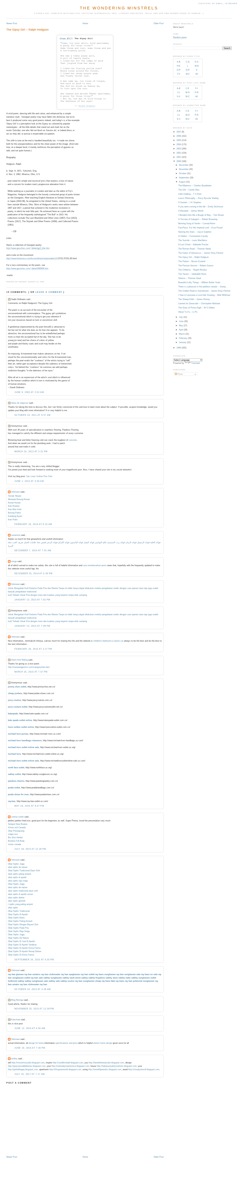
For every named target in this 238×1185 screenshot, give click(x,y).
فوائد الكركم (63, 542)
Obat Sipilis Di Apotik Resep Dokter (24, 951)
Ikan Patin (12, 519)
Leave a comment (48, 292)
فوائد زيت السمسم (116, 542)
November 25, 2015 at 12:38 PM (34, 1008)
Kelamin (33, 588)
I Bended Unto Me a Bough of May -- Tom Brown (201, 215)
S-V (178, 96)
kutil (10, 595)
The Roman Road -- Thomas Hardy (194, 248)
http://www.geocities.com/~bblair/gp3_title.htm (28, 248)
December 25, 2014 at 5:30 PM (33, 573)
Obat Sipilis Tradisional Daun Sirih (24, 870)
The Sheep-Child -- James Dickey (194, 299)
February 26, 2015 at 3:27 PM (33, 649)
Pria (45, 588)
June (181, 321)
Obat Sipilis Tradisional (19, 911)
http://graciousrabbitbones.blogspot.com (26, 1066)
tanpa (71, 595)
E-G (196, 62)
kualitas (51, 595)
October (182, 173)
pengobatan (107, 588)
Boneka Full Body (16, 841)
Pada (40, 588)
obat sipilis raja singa (18, 881)
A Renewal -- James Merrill (190, 211)
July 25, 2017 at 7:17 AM (29, 1074)
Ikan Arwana (13, 506)
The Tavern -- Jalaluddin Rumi (192, 274)
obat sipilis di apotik (17, 877)
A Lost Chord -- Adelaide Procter (193, 244)
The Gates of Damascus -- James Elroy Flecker (200, 253)
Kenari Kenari (14, 502)
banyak (11, 591)
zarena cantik (17, 817)
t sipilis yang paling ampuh (20, 904)
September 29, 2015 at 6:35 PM (34, 959)
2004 (178, 144)
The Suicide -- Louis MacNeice (192, 240)
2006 (178, 136)
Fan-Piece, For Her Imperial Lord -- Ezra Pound (200, 227)
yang (57, 595)
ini (66, 588)
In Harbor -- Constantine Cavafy (193, 236)
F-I (196, 88)
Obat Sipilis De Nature (18, 938)
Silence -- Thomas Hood (189, 278)
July (181, 317)
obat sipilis (13, 907)
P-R (196, 92)
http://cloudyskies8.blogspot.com (143, 1069)
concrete (73, 440)
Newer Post (11, 23)
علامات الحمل (30, 542)
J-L (178, 92)
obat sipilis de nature (17, 867)
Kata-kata (15, 1019)
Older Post (159, 23)
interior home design (102, 1043)
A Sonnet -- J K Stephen (189, 202)
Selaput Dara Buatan (17, 824)
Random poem (180, 37)
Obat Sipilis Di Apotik (18, 914)
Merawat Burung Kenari (19, 499)
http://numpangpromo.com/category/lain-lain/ (29, 667)
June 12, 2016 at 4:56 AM (29, 1028)
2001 (178, 157)
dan (49, 588)
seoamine (15, 535)
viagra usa (13, 834)
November (183, 169)
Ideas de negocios (19, 403)
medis (116, 588)
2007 (178, 132)
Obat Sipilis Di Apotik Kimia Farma (24, 948)
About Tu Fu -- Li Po (187, 312)
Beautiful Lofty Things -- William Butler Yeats (199, 282)
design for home (36, 1043)
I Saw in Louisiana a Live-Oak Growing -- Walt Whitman (204, 295)
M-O (188, 92)
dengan (123, 588)
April (181, 329)
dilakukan (89, 588)
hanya (76, 588)
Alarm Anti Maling (19, 660)
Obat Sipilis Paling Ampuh (20, 921)
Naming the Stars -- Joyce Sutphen (194, 232)
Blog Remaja (17, 1000)
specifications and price (66, 1043)
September (184, 177)
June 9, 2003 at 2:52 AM (29, 392)
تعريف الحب (17, 542)
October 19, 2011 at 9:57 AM (32, 415)
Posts (180, 374)
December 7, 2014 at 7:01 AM (32, 550)
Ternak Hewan (14, 496)
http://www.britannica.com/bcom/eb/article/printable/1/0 (32, 258)
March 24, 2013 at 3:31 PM (31, 451)
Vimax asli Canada (17, 827)
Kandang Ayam (15, 516)
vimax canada (14, 844)
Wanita (54, 588)
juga (150, 588)
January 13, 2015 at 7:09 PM (32, 626)
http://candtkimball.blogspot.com (68, 1062)
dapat (81, 588)
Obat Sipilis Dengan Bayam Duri (23, 924)
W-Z (188, 74)
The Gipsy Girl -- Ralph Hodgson (27, 29)
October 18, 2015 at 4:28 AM (32, 989)
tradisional (31, 591)
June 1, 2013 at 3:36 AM (29, 481)
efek (76, 595)
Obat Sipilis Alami (16, 917)
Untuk (10, 588)
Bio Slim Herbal (15, 837)
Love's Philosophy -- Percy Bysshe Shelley (198, 198)
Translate (195, 363)
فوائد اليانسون (76, 542)
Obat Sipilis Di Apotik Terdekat (22, 944)
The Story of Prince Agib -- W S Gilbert (196, 307)
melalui (98, 588)
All (196, 74)
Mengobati (19, 588)
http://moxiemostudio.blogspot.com (28, 1062)
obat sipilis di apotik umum (20, 894)
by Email (217, 3)
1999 (178, 347)
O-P (179, 70)
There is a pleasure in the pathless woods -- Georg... (202, 286)
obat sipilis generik (16, 901)
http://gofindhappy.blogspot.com (23, 1069)
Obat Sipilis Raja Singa (19, 931)
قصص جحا (41, 542)
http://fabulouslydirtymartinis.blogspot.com (117, 1066)
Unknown (15, 492)
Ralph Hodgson (87, 106)
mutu (40, 595)
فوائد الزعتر (52, 542)
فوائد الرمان (130, 542)
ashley (14, 1058)
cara (129, 588)
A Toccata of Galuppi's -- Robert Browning (197, 219)
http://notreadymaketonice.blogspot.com (70, 1066)
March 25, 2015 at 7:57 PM (31, 672)
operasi (135, 588)
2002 (178, 153)
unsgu (14, 561)
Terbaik (15, 595)
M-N (197, 66)
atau (141, 588)
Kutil (26, 588)
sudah (155, 588)
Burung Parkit (14, 513)
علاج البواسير (101, 542)
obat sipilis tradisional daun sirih (23, 891)
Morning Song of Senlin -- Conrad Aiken (196, 223)
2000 (178, 161)
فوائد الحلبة (155, 542)
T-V (178, 74)
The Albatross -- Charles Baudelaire (194, 185)
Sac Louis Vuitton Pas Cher (39, 476)
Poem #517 (66, 38)
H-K (178, 66)
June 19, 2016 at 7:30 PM (29, 1048)
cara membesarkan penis (95, 565)
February (183, 338)
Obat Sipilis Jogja (16, 864)
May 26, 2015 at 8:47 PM (29, 806)
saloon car (118, 641)
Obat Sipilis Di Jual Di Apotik (21, 941)
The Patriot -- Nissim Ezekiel (191, 261)
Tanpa (61, 588)
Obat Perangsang (16, 831)
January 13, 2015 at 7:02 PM (32, 599)
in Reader (231, 3)
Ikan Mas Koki (15, 509)
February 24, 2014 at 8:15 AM (33, 524)
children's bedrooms (102, 641)
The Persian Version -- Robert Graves (195, 265)
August (182, 182)
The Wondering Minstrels (119, 8)
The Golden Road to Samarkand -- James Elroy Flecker (204, 291)
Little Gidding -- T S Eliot (189, 194)
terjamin (64, 595)
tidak (70, 588)
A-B (178, 62)
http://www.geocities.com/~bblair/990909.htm (27, 268)
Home (85, 23)
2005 (178, 140)
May (181, 325)
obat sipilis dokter (16, 897)
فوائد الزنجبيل (143, 542)
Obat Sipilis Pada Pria (18, 928)
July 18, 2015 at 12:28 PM (30, 849)
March (182, 334)
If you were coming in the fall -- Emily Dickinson (200, 206)
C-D (187, 62)
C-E (187, 88)
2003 (178, 148)
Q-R (187, 70)
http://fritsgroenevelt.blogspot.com (65, 1069)
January (182, 342)
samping (83, 595)
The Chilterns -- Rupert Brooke (192, 270)
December (183, 165)
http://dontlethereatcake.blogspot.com (106, 1062)
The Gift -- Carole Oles (188, 190)
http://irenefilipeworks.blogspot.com (104, 1069)
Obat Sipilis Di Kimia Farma (21, 955)
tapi (145, 588)
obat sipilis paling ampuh (19, 874)
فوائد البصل (89, 542)
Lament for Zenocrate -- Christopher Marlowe (199, 303)
